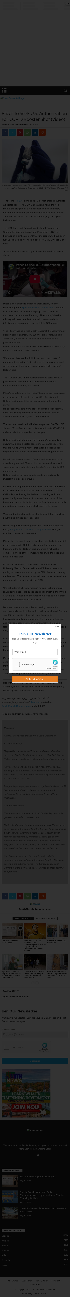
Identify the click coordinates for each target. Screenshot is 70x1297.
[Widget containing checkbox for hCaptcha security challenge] (35, 664)
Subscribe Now (35, 679)
